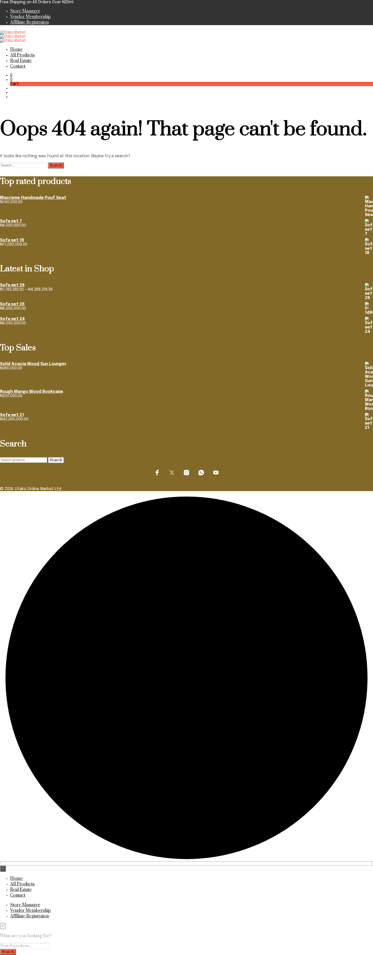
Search (56, 460)
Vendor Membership (30, 17)
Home (16, 49)
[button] (11, 75)
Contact (17, 66)
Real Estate (21, 61)
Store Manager (25, 11)
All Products (22, 55)
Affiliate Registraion (29, 22)
